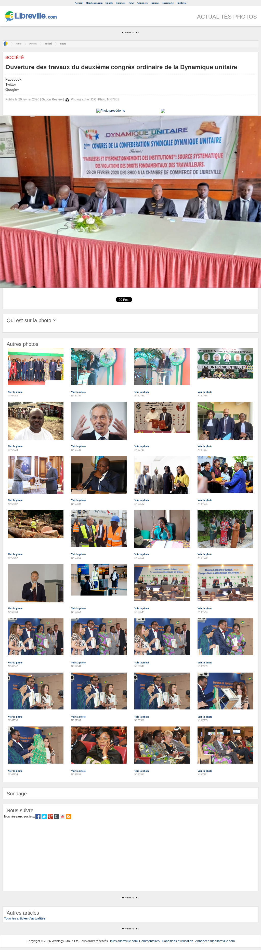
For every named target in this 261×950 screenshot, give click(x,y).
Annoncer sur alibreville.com (215, 941)
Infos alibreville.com (124, 941)
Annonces (142, 3)
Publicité (181, 3)
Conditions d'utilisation (177, 941)
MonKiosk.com (94, 3)
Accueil (79, 3)
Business (120, 3)
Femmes (155, 3)
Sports (109, 3)
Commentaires (149, 941)
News (131, 3)
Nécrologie (168, 3)
